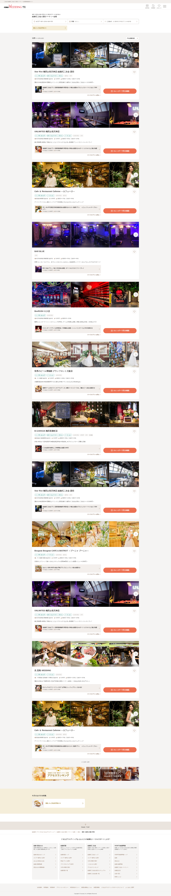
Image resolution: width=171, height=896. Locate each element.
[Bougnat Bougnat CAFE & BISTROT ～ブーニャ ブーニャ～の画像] (85, 534)
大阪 (78, 832)
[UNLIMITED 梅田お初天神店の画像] (85, 115)
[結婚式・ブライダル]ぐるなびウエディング (43, 832)
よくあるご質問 (129, 887)
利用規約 (46, 887)
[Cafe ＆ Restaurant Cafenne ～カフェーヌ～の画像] (85, 175)
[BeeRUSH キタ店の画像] (85, 294)
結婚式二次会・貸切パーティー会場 (66, 832)
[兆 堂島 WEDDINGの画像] (85, 654)
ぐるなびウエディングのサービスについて (112, 887)
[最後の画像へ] (135, 55)
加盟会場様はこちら (86, 887)
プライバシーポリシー (62, 887)
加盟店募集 (97, 887)
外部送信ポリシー (75, 887)
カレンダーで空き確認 (121, 91)
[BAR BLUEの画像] (85, 234)
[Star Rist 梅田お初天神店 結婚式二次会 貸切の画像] (85, 55)
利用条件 (52, 887)
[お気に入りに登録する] (134, 72)
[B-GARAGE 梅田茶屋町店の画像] (85, 414)
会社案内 (39, 887)
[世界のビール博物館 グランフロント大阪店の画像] (85, 354)
